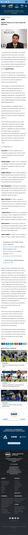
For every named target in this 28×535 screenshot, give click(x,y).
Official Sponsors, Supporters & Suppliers (14, 430)
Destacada (4, 27)
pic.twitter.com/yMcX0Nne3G (12, 256)
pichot (9, 27)
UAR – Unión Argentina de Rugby (11, 10)
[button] (26, 2)
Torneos (4, 496)
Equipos (17, 478)
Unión (3, 478)
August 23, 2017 (8, 262)
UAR (21, 10)
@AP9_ (11, 253)
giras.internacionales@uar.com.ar (14, 472)
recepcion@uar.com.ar (14, 466)
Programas (18, 496)
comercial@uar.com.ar (14, 468)
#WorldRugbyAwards (10, 251)
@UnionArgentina (9, 247)
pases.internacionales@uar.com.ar (14, 471)
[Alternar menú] (26, 6)
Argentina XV (6, 391)
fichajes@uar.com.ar (14, 473)
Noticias (17, 493)
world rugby (16, 27)
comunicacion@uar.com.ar (14, 469)
